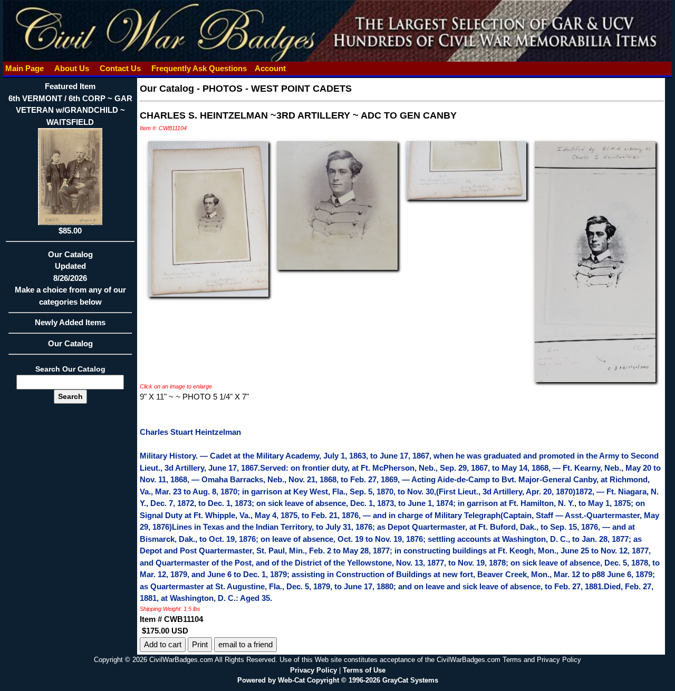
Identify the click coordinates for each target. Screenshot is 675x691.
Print (200, 644)
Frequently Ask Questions (199, 68)
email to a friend (245, 644)
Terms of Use (364, 670)
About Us (71, 68)
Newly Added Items (70, 322)
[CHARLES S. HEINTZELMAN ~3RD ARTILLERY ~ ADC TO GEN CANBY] (208, 218)
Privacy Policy (313, 670)
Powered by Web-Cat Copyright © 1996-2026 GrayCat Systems (337, 680)
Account (270, 68)
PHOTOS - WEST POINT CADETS (277, 88)
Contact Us (120, 68)
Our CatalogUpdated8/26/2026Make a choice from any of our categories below (70, 278)
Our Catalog (70, 343)
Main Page (24, 68)
